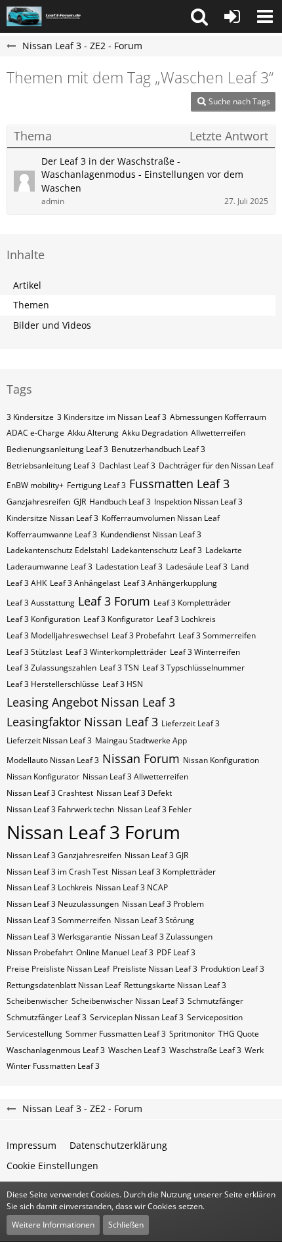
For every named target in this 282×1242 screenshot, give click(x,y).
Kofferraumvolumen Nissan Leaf (161, 518)
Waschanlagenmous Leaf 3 (56, 1050)
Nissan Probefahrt (40, 952)
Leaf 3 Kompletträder (192, 602)
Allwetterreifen (218, 432)
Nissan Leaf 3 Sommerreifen (59, 920)
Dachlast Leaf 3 (127, 465)
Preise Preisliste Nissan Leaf (58, 968)
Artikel (27, 285)
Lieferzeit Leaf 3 (190, 723)
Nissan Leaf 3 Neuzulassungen (63, 903)
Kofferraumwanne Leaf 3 (52, 534)
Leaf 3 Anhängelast (85, 583)
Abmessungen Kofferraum (218, 417)
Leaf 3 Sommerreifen (217, 635)
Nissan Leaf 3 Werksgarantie (59, 936)
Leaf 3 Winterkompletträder (116, 651)
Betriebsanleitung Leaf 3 (51, 465)
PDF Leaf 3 (176, 952)
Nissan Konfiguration (221, 760)
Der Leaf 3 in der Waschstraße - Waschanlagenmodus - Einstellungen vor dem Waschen (142, 174)
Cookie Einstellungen (52, 1165)
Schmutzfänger (215, 1000)
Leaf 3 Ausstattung (41, 602)
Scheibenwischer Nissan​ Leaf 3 (127, 1000)
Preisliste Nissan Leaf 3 (155, 968)
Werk (254, 1050)
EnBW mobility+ (35, 485)
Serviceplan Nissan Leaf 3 (137, 1017)
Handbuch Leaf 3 (120, 501)
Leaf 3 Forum (114, 601)
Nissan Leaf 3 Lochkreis (49, 887)
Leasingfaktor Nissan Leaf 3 (82, 722)
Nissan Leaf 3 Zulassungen (163, 936)
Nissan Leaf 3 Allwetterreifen (135, 776)
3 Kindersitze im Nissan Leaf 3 (112, 417)
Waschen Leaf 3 (137, 1050)
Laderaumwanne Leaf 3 (49, 566)
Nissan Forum (141, 758)
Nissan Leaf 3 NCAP (132, 887)
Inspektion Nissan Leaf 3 (198, 501)
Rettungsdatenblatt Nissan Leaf (64, 985)
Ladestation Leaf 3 (129, 566)
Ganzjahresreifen (38, 501)
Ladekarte (223, 550)
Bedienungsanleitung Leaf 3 (57, 449)
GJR (79, 501)
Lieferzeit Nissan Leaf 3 (49, 740)
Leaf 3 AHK (27, 583)
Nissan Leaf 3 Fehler (154, 809)
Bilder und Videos (52, 325)
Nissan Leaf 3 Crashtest (50, 792)
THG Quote (238, 1033)
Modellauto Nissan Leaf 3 (53, 760)
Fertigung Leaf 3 (96, 485)
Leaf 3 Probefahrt (143, 635)
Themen (31, 305)
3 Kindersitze (30, 417)
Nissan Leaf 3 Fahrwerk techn (60, 809)
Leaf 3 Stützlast (34, 651)
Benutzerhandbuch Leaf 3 (158, 449)
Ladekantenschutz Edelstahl (57, 550)
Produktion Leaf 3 (232, 968)
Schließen (126, 1224)
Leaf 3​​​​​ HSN (122, 684)
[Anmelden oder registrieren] (232, 16)
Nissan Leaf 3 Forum (93, 831)
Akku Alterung (93, 432)
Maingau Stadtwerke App (141, 740)
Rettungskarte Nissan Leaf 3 (175, 985)
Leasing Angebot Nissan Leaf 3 (91, 702)
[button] (199, 16)
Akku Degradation (155, 432)
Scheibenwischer (37, 1000)
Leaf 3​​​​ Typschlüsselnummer (193, 667)
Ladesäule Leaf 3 (197, 566)
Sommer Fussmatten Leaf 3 (116, 1033)
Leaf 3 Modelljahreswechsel (57, 635)
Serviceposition (215, 1017)
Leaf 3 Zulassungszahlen (51, 667)
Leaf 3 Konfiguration (43, 619)
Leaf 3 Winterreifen (205, 651)
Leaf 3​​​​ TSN (119, 667)
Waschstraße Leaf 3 (205, 1050)
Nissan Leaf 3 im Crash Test (57, 871)
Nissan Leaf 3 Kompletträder (163, 871)
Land (240, 566)
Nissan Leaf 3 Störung (154, 920)
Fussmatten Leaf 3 (179, 483)
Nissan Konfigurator (43, 776)
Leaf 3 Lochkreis (186, 619)
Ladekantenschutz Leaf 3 (156, 550)
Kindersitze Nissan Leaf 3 (52, 518)
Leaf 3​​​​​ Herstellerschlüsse (53, 684)
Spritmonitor (192, 1033)
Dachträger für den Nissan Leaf (216, 465)
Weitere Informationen (53, 1224)
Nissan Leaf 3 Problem (163, 903)
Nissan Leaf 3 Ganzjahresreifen (64, 855)
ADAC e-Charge (35, 432)
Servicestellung (34, 1033)
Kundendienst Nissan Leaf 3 (150, 534)
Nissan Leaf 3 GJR (156, 855)
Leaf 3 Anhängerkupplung (170, 583)
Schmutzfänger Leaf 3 (47, 1017)
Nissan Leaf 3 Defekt (134, 792)
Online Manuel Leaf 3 (114, 952)
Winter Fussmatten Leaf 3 (53, 1065)
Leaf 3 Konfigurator (118, 619)
